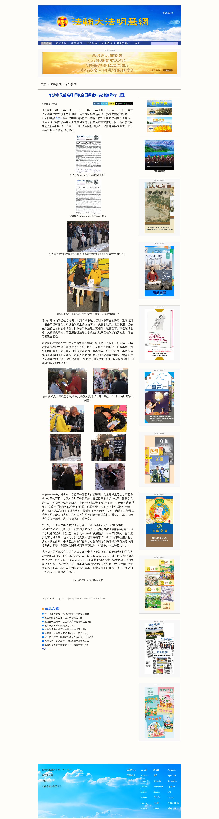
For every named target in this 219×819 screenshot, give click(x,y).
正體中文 (131, 770)
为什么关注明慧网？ (52, 786)
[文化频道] (106, 44)
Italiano (156, 791)
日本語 (156, 797)
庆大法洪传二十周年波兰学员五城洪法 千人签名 (69, 637)
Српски (171, 786)
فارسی (143, 802)
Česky (143, 780)
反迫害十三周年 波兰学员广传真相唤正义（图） (69, 621)
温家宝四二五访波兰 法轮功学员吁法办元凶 (67, 641)
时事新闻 (56, 84)
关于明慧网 (47, 775)
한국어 (156, 802)
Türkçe (170, 797)
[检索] (137, 44)
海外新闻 (71, 84)
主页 (44, 84)
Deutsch (143, 786)
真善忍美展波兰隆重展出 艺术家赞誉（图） (67, 645)
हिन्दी (155, 775)
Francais (144, 808)
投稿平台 (46, 781)
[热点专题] (61, 44)
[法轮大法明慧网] (63, 16)
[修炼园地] (91, 44)
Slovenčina (172, 780)
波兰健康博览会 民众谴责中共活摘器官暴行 (67, 614)
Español (143, 797)
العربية (143, 769)
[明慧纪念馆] (123, 44)
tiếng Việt (172, 808)
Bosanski (144, 775)
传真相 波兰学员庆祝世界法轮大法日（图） (67, 633)
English (143, 791)
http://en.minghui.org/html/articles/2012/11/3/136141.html (81, 598)
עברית (156, 769)
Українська (173, 802)
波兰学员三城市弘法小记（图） (60, 625)
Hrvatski (157, 780)
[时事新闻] (45, 44)
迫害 (57, 118)
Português (172, 769)
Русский (172, 775)
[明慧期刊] (76, 44)
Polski (156, 808)
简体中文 (131, 775)
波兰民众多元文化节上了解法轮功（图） (65, 617)
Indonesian (158, 786)
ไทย (169, 791)
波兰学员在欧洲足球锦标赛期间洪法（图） (66, 629)
